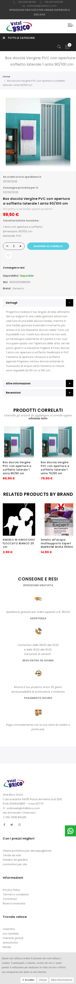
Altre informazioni (61, 980)
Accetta (29, 980)
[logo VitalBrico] (19, 26)
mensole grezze (13, 938)
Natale (7, 947)
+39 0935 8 (23, 1)
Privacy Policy (11, 890)
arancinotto (10, 942)
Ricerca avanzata (14, 903)
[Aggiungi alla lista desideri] (8, 255)
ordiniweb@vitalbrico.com (41, 5)
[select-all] (38, 418)
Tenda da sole (12, 855)
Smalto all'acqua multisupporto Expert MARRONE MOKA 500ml (57, 543)
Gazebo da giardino (15, 860)
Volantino (9, 929)
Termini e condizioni (16, 894)
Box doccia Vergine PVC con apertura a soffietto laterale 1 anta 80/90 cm (17, 467)
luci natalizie (11, 933)
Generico (18, 288)
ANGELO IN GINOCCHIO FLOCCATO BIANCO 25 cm (19, 543)
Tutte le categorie (21, 38)
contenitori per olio (15, 864)
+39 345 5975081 (53, 1)
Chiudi (42, 980)
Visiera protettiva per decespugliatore (27, 851)
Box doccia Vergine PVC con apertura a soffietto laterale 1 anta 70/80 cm (55, 467)
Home (6, 76)
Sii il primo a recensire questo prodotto (28, 209)
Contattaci (10, 899)
